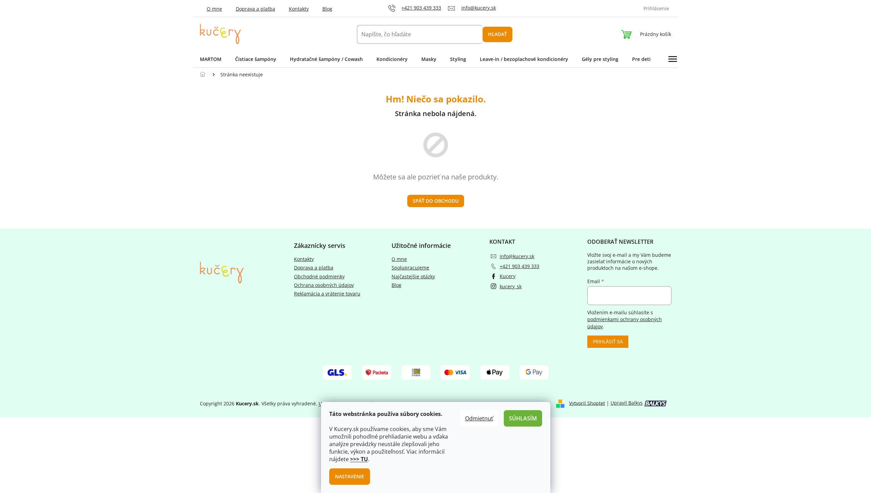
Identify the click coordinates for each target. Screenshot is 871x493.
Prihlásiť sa (608, 341)
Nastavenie (349, 476)
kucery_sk (511, 286)
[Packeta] (377, 372)
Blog (327, 8)
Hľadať (497, 34)
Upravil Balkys (627, 403)
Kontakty (299, 8)
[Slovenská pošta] (416, 372)
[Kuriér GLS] (337, 372)
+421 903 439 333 (519, 266)
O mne (214, 8)
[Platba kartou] (455, 372)
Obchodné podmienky (319, 276)
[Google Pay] (534, 372)
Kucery (507, 276)
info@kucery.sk (517, 256)
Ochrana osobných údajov (324, 285)
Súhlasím (523, 418)
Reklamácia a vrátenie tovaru (327, 293)
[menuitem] (210, 59)
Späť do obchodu (436, 201)
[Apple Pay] (495, 372)
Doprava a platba (255, 8)
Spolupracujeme (410, 267)
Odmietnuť (479, 418)
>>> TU (359, 459)
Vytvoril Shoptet (587, 403)
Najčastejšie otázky (413, 276)
